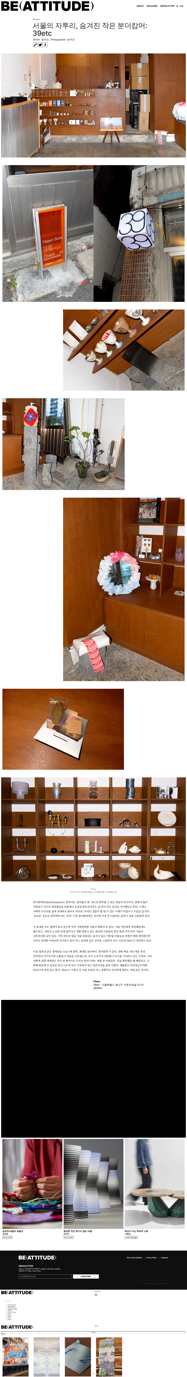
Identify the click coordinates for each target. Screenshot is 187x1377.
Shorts (9, 1319)
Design (134, 1237)
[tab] (7, 1301)
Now (9, 1318)
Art (4, 1237)
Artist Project (11, 1306)
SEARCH (97, 1291)
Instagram (164, 1258)
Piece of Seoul (12, 1312)
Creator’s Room (12, 1308)
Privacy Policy (151, 1258)
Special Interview (12, 1309)
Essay (9, 1313)
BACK (96, 1326)
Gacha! (10, 1310)
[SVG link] (140, 1295)
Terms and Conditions (134, 1258)
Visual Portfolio (12, 1305)
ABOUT (140, 6)
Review (10, 1316)
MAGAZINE (152, 6)
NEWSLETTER (167, 6)
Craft (10, 1237)
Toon (9, 1315)
